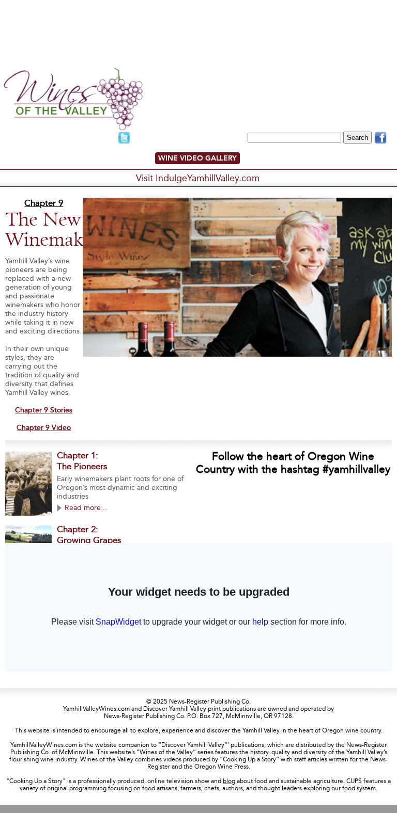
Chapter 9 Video (44, 427)
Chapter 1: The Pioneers (82, 461)
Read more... (86, 507)
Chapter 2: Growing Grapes (89, 535)
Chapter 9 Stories (43, 410)
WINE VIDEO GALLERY (197, 158)
